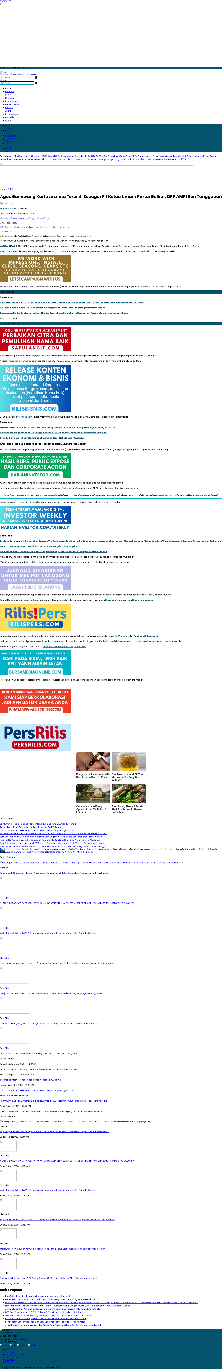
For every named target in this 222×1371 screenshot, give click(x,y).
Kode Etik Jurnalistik (13, 1357)
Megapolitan (11, 101)
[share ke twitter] (14, 218)
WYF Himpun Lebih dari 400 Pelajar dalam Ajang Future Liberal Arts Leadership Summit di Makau (52, 307)
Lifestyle (9, 107)
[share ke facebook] (5, 218)
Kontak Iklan (10, 1362)
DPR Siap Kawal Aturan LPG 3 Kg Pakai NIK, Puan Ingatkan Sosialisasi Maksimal (43, 1312)
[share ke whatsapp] (23, 218)
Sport (8, 110)
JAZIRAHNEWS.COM (10, 246)
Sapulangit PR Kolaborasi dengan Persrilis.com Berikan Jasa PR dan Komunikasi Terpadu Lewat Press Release (54, 1131)
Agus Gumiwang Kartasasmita (20, 851)
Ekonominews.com (142, 600)
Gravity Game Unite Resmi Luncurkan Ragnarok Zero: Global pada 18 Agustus (42, 437)
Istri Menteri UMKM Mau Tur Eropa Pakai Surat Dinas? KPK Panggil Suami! (116, 156)
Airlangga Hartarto (45, 851)
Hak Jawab (10, 1360)
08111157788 (80, 646)
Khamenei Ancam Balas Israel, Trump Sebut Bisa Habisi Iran (43, 159)
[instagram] (22, 74)
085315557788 (50, 646)
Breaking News (63, 851)
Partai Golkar (87, 851)
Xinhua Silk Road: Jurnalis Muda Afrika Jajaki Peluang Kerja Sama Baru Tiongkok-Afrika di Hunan (53, 551)
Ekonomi (9, 98)
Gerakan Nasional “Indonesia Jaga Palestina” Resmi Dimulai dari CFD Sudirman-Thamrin (49, 1315)
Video (8, 120)
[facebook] (5, 74)
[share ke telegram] (33, 218)
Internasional (11, 114)
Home (8, 88)
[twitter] (13, 74)
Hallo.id (44, 679)
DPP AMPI (76, 851)
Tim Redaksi (10, 1352)
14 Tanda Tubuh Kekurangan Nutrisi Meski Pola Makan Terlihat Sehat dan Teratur (45, 1318)
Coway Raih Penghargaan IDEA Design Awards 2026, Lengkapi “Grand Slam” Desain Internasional (53, 432)
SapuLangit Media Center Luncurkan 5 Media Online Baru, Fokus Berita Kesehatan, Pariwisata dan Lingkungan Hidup (64, 313)
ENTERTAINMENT (13, 104)
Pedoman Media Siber (14, 1354)
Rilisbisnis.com (10, 495)
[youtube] (32, 74)
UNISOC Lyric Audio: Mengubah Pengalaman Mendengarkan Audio (38, 1296)
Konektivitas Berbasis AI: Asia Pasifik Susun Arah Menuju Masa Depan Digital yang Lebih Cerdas (52, 1299)
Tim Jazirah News (8, 208)
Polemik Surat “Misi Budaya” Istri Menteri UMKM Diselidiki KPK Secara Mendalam (39, 156)
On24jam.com (122, 636)
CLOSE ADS (6, 1)
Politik (8, 94)
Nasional (9, 91)
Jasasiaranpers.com (151, 641)
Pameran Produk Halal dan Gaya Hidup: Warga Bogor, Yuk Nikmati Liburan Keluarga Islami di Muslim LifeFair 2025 (130, 159)
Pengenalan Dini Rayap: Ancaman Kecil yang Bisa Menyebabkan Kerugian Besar (45, 1321)
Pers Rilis (9, 117)
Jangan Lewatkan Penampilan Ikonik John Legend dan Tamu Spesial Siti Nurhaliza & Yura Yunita (52, 1309)
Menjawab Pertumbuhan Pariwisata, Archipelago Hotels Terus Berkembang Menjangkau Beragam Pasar (57, 427)
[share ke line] (40, 218)
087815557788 (65, 646)
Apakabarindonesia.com (19, 416)
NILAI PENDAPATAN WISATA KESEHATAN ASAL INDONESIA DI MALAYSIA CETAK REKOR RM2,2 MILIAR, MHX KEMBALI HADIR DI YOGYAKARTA (72, 302)
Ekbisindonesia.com (116, 600)
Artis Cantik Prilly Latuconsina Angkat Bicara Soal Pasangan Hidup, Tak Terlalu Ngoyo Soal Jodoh (53, 1325)
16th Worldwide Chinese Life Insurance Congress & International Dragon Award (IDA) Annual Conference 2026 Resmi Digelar (67, 1305)
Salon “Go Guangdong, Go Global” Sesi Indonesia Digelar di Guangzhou (39, 546)
